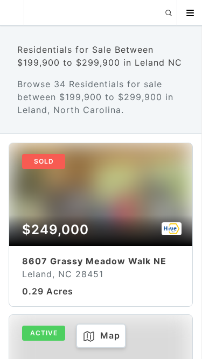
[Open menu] (189, 13)
